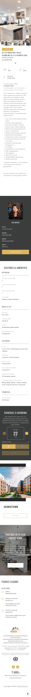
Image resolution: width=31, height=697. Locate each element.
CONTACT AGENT (15, 252)
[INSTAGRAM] (17, 667)
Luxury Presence (15, 678)
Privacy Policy (22, 686)
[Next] (26, 433)
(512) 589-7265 (6, 235)
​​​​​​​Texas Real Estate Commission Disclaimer (15, 642)
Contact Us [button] (15, 565)
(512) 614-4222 (9, 612)
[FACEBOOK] (13, 667)
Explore (16, 515)
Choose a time (6, 442)
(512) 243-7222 (9, 600)
